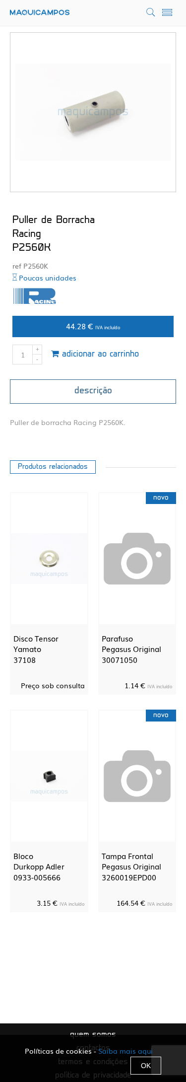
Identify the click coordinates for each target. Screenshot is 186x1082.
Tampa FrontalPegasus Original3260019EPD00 (131, 866)
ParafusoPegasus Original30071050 (131, 649)
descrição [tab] (93, 391)
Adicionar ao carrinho (99, 354)
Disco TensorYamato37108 (36, 649)
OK (146, 1066)
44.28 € (93, 325)
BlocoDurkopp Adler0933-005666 (38, 866)
